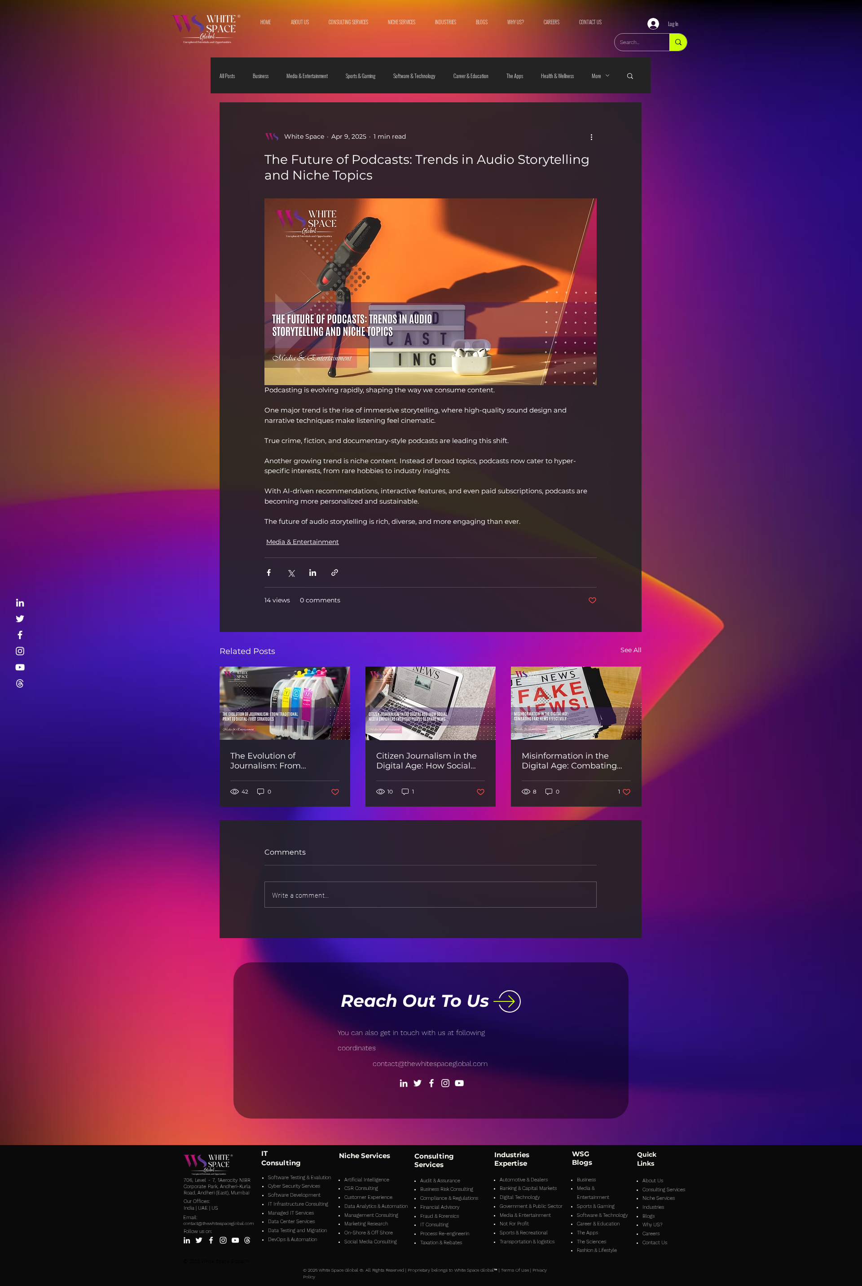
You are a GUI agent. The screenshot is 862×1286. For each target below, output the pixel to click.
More (596, 75)
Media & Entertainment (307, 75)
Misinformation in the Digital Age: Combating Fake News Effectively (569, 761)
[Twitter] (20, 618)
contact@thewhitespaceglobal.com (430, 1063)
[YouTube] (20, 667)
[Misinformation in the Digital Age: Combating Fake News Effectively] (576, 703)
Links (645, 1163)
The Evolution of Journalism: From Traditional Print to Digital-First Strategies (284, 761)
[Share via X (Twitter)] (290, 572)
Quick (646, 1154)
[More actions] (591, 136)
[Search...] (678, 42)
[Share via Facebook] (268, 572)
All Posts (227, 75)
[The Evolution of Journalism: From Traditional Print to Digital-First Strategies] (285, 703)
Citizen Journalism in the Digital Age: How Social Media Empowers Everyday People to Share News (428, 761)
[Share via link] (334, 572)
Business (260, 75)
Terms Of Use (515, 1270)
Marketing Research (366, 1224)
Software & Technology (414, 75)
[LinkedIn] (20, 602)
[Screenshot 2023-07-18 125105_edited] (20, 683)
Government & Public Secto (530, 1206)
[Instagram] (20, 651)
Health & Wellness (557, 75)
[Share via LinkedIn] (312, 572)
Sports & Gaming (360, 75)
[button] (630, 75)
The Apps (514, 75)
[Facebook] (20, 635)
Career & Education (470, 75)
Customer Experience (368, 1197)
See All (631, 650)
